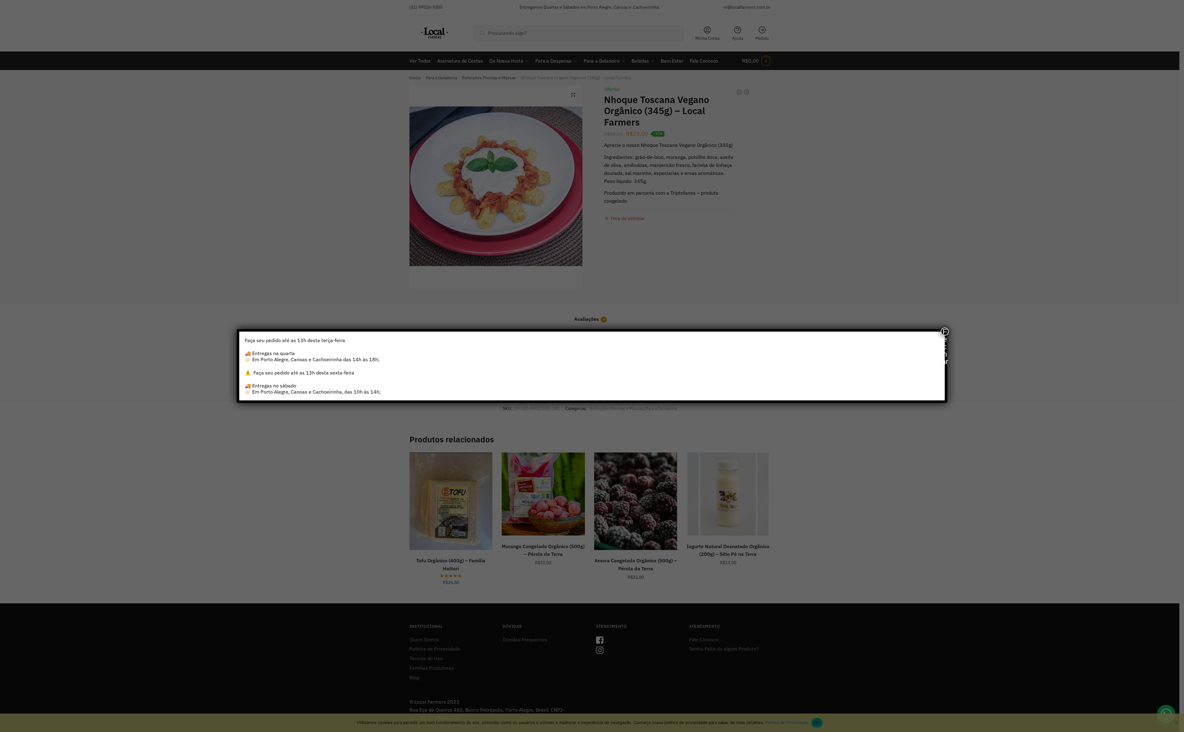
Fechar (945, 332)
